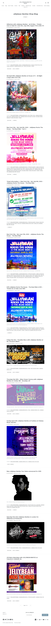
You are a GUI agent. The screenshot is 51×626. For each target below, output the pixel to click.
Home (3, 5)
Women (15, 5)
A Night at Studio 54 (40, 166)
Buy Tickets (30, 115)
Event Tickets (10, 5)
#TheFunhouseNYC (31, 166)
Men (19, 5)
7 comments (9, 227)
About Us (25, 7)
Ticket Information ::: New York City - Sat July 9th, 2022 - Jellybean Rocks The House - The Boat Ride (25, 182)
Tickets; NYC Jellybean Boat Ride (31, 330)
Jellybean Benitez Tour (18, 66)
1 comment (15, 120)
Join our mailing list (30, 612)
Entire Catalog (46, 5)
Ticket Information (27, 66)
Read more (9, 68)
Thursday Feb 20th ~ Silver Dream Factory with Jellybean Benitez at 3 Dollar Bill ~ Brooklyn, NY (25, 380)
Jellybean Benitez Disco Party (19, 169)
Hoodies (33, 5)
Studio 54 (8, 117)
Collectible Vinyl (40, 5)
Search (4, 612)
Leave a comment (16, 68)
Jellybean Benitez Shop (25, 2)
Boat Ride (18, 168)
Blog (6, 5)
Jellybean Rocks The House (26, 116)
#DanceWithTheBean (14, 64)
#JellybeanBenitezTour (26, 64)
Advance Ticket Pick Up (35, 64)
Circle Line (27, 168)
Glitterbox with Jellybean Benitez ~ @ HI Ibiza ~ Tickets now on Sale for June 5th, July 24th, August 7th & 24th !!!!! (25, 24)
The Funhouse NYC (20, 277)
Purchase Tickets (39, 116)
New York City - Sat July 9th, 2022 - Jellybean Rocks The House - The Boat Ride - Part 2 (25, 128)
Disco (34, 115)
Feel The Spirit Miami (35, 368)
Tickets (32, 66)
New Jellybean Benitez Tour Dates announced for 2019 (24, 471)
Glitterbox (12, 66)
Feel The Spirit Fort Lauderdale (34, 504)
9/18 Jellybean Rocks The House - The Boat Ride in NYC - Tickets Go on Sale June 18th (25, 287)
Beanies (23, 5)
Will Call (18, 171)
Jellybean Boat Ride (38, 169)
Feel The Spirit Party (36, 168)
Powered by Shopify (17, 622)
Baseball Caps (28, 5)
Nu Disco (33, 116)
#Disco (20, 64)
